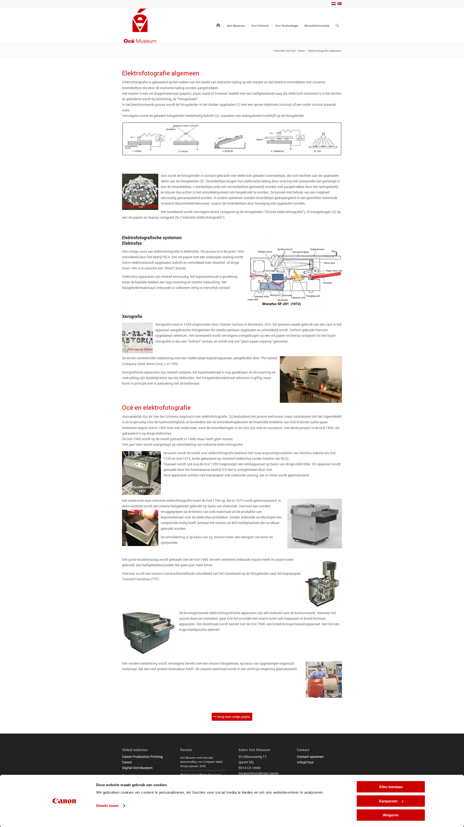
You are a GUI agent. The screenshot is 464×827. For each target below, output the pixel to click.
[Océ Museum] (140, 25)
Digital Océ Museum (137, 767)
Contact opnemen (310, 756)
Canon (127, 762)
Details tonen (107, 806)
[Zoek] (337, 25)
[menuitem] (218, 25)
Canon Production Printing (142, 756)
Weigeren (391, 815)
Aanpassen (388, 801)
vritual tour (305, 762)
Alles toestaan (391, 787)
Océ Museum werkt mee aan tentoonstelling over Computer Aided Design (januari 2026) (201, 761)
